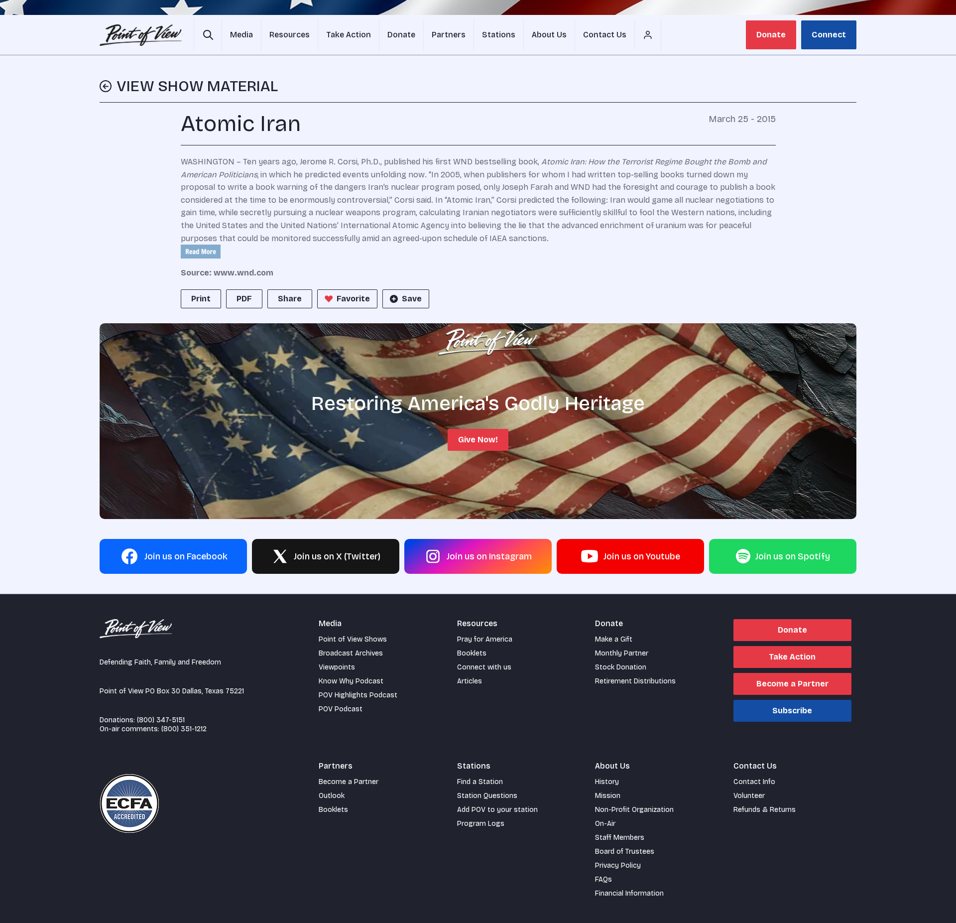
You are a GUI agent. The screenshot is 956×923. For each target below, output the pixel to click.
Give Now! (478, 439)
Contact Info (754, 782)
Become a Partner (792, 683)
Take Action (792, 656)
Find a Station (480, 782)
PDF (244, 298)
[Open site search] (208, 35)
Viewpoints (337, 667)
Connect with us (484, 667)
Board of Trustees (624, 851)
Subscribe (792, 710)
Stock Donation (620, 667)
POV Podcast (340, 709)
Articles (469, 681)
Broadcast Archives (351, 653)
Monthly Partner (621, 653)
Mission (607, 795)
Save (412, 298)
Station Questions (487, 795)
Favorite (353, 298)
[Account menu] (648, 35)
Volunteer (749, 795)
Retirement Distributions (635, 681)
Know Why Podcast (351, 681)
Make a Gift (613, 639)
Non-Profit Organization (634, 809)
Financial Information (629, 893)
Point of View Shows (353, 639)
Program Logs (480, 823)
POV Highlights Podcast (358, 695)
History (607, 782)
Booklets (471, 653)
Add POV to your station (497, 809)
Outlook (332, 795)
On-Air (605, 823)
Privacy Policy (618, 865)
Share (290, 298)
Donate (771, 34)
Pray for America (484, 639)
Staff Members (619, 837)
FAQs (603, 879)
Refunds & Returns (764, 809)
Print (201, 298)
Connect (829, 34)
